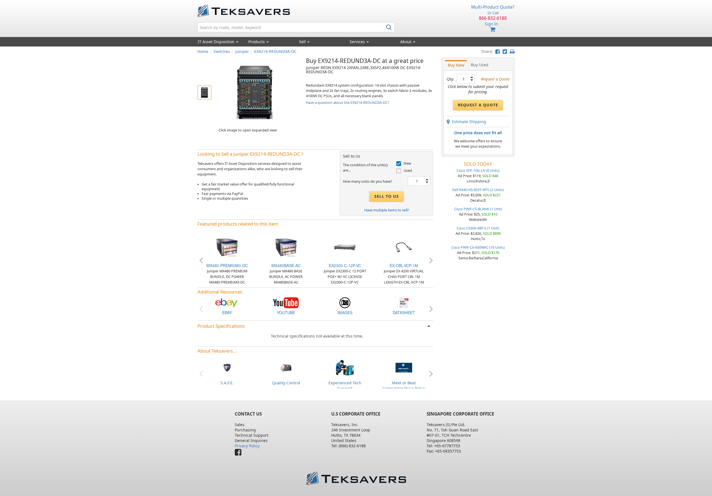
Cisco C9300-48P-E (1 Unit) (478, 228)
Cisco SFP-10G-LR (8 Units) (478, 170)
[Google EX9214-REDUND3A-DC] (344, 302)
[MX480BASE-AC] (286, 247)
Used (408, 170)
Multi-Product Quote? (493, 7)
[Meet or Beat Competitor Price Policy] (404, 367)
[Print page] (512, 51)
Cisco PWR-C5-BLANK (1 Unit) (478, 209)
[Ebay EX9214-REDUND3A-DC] (227, 302)
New (407, 163)
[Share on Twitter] (505, 51)
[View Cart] (493, 29)
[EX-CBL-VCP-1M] (404, 247)
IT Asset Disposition (217, 41)
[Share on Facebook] (497, 51)
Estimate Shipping (468, 121)
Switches (222, 51)
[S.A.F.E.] (227, 367)
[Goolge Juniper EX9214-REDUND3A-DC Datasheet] (403, 302)
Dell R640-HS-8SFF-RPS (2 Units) (478, 189)
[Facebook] (239, 453)
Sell (303, 41)
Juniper (242, 51)
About (405, 41)
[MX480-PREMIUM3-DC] (227, 247)
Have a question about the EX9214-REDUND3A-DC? (347, 102)
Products (257, 41)
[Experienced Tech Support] (345, 367)
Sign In (491, 23)
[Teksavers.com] (356, 478)
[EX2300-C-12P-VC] (345, 247)
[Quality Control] (286, 367)
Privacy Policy (247, 445)
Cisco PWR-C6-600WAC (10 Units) (478, 247)
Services (358, 41)
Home (202, 51)
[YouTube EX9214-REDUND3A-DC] (286, 302)
